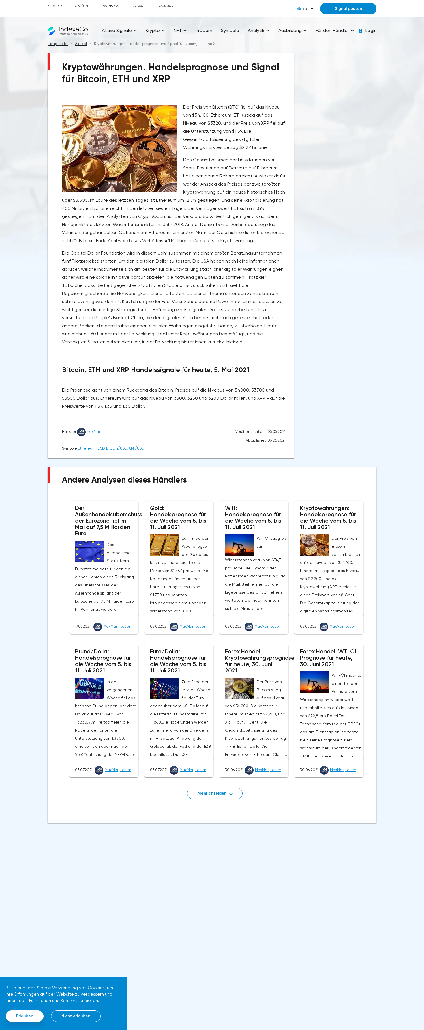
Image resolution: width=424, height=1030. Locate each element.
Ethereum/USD (91, 448)
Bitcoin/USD (116, 448)
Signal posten (348, 8)
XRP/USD (136, 448)
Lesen (125, 626)
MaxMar (93, 431)
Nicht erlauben (75, 1016)
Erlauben (24, 1016)
